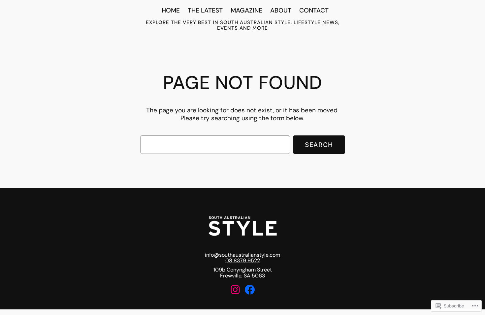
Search (319, 145)
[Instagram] (235, 290)
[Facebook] (250, 290)
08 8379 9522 (242, 260)
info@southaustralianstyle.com (242, 254)
